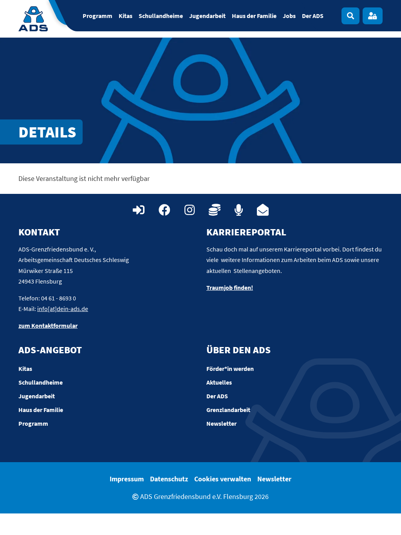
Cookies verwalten (222, 478)
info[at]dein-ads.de (62, 309)
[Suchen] (350, 15)
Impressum (127, 478)
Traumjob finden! (229, 287)
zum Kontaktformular (48, 325)
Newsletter (274, 478)
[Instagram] (190, 210)
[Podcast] (239, 210)
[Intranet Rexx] (138, 210)
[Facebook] (164, 210)
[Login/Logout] (373, 15)
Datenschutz (169, 478)
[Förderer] (214, 210)
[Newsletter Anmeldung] (263, 210)
